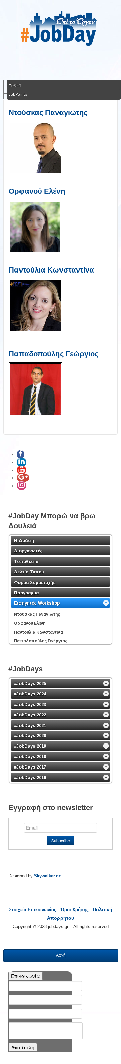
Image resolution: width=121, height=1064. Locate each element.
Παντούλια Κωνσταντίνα (51, 270)
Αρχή (61, 955)
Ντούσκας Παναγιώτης (48, 112)
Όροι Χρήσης (75, 909)
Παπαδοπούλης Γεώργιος (53, 354)
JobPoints (18, 94)
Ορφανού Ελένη (37, 191)
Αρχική (15, 84)
